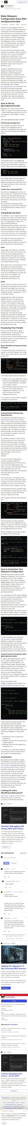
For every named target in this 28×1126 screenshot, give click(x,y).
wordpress (4, 24)
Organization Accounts (18, 1106)
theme (11, 781)
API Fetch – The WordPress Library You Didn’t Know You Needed (13, 1030)
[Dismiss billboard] (26, 1111)
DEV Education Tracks (11, 1104)
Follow (14, 1001)
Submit (6, 863)
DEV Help (19, 1104)
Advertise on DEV (7, 1106)
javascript (23, 24)
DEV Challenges (11, 1102)
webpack (12, 24)
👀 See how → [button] (14, 1091)
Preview (14, 863)
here (15, 394)
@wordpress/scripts (7, 86)
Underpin (16, 354)
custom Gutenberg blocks (13, 763)
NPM (2, 84)
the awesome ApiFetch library (10, 767)
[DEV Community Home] (6, 2)
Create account (22, 2)
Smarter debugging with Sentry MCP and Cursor (12, 827)
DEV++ (17, 1102)
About (15, 1108)
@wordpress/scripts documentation (15, 235)
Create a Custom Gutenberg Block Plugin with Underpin (13, 1037)
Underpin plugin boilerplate (16, 162)
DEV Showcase (8, 1108)
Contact (20, 1108)
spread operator (6, 639)
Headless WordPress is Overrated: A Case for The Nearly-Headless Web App (13, 1045)
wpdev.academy (17, 8)
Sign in (10, 936)
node (17, 24)
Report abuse (19, 938)
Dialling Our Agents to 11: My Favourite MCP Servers (13, 967)
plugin (18, 781)
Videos (22, 1102)
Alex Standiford (9, 5)
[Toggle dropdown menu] (26, 804)
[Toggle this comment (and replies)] (2, 871)
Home (4, 1102)
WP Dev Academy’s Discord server (14, 795)
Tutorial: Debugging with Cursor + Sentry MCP (11, 1075)
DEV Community (5, 1097)
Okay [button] (4, 1123)
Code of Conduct (10, 938)
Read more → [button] (6, 847)
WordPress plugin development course (12, 685)
